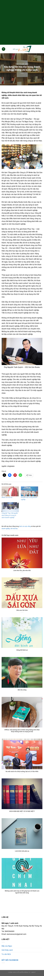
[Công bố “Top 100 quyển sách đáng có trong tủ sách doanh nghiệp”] (10, 507)
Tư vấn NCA (6, 954)
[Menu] (3, 49)
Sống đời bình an (22, 650)
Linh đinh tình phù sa (22, 851)
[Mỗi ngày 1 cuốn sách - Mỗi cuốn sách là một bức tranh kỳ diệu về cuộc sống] (22, 49)
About (33, 972)
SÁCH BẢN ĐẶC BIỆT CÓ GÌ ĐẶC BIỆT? (22, 811)
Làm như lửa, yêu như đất (22, 570)
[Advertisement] (22, 22)
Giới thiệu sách (7, 950)
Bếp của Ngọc (7, 946)
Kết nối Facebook (10, 960)
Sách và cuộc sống (22, 64)
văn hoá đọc (14, 528)
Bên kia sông (22, 690)
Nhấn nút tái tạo (7, 497)
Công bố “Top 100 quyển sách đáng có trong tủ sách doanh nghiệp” (10, 515)
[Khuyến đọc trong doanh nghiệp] (29, 491)
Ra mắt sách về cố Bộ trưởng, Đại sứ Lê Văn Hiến (22, 771)
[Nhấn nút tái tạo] (10, 491)
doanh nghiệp (6, 528)
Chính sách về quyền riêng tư (19, 972)
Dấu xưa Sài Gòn (22, 610)
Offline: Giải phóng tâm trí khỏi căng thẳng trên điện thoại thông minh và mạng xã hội (22, 731)
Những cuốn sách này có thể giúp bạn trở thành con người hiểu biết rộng (22, 892)
